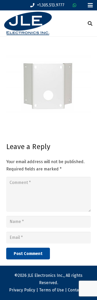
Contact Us (78, 290)
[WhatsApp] (74, 5)
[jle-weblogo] (28, 23)
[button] (90, 5)
